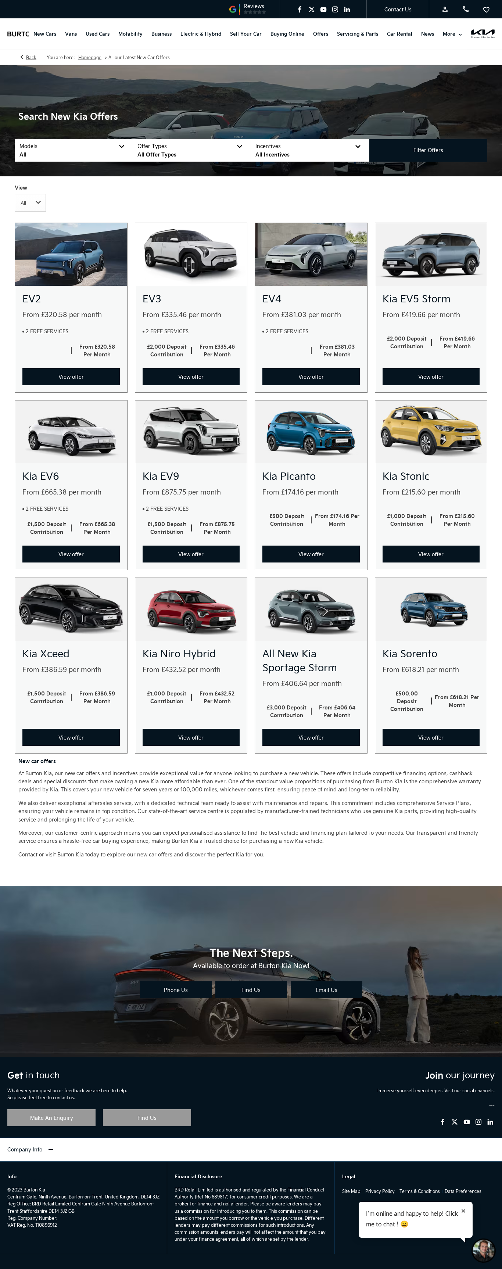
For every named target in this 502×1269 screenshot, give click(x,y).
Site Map (351, 1191)
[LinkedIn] (347, 9)
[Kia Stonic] (431, 431)
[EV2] (71, 254)
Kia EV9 (161, 475)
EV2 (31, 298)
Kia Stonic (406, 475)
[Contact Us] (465, 9)
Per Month (97, 354)
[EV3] (191, 254)
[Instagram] (335, 9)
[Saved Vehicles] (486, 9)
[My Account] (445, 9)
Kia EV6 (40, 475)
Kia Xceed (45, 653)
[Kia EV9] (191, 431)
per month (85, 314)
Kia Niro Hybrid (179, 653)
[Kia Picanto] (311, 431)
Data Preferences (463, 1191)
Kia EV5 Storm (417, 298)
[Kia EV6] (71, 431)
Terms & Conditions (419, 1191)
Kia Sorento (410, 653)
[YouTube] (323, 9)
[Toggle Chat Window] (484, 1251)
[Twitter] (312, 9)
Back (31, 57)
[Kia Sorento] (431, 609)
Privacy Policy (380, 1191)
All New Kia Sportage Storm (299, 660)
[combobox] (30, 203)
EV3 (152, 298)
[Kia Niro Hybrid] (191, 609)
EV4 (272, 298)
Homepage (89, 57)
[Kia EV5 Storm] (431, 254)
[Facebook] (300, 9)
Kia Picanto (289, 475)
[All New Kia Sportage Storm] (311, 609)
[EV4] (311, 254)
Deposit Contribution (168, 350)
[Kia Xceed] (71, 609)
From (30, 314)
